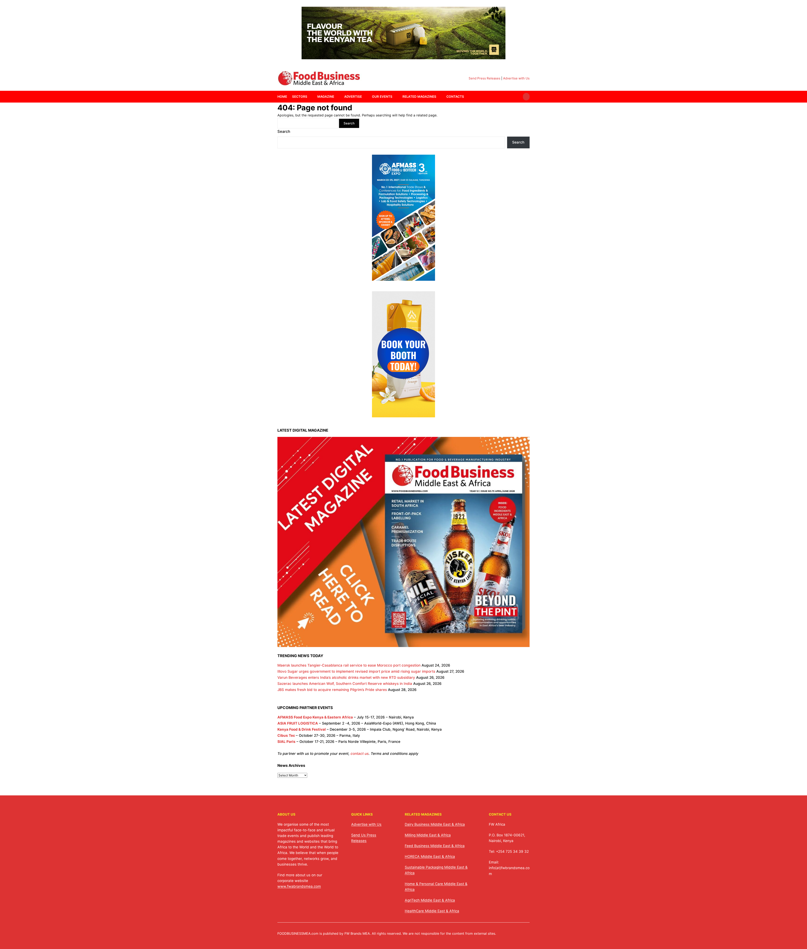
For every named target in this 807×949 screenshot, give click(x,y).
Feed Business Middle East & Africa (435, 846)
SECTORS (299, 97)
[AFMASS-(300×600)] (403, 277)
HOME (282, 97)
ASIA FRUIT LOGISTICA (297, 723)
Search (283, 131)
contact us (360, 753)
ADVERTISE (353, 97)
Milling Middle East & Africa (428, 835)
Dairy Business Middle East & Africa (435, 824)
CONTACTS (455, 97)
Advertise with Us (516, 78)
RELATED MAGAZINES (419, 97)
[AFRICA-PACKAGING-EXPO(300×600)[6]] (403, 414)
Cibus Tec (286, 735)
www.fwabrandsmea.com (299, 886)
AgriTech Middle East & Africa (430, 900)
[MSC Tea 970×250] (403, 57)
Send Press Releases (484, 78)
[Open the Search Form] (526, 96)
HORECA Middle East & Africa (430, 856)
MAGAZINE (325, 97)
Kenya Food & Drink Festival (301, 729)
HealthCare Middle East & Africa (432, 911)
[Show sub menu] (309, 96)
